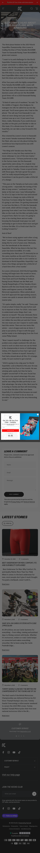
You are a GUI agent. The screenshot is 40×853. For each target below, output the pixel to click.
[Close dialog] (38, 414)
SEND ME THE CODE (10, 430)
